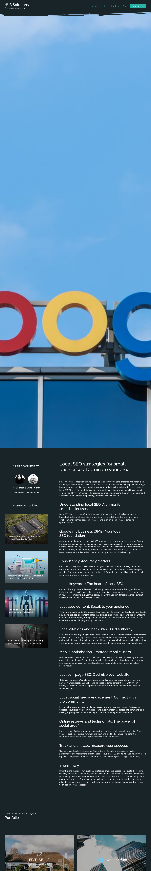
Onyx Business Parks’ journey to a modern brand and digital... (24, 537)
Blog (125, 6)
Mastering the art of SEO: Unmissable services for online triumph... (25, 577)
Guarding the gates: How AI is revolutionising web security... (22, 610)
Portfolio (115, 6)
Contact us (138, 6)
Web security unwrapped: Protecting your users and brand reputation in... (25, 641)
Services (104, 6)
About (94, 6)
